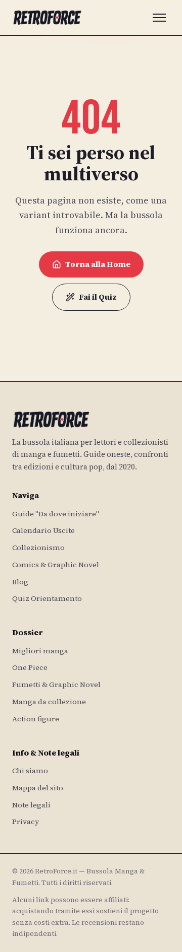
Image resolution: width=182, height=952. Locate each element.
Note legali (31, 805)
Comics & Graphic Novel (55, 565)
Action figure (35, 719)
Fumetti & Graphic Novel (56, 684)
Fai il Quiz (98, 297)
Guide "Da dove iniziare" (55, 514)
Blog (20, 582)
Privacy (25, 822)
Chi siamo (30, 771)
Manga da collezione (49, 702)
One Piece (30, 667)
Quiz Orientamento (47, 598)
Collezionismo (38, 547)
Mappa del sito (37, 788)
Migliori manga (40, 651)
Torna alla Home (97, 264)
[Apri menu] (159, 18)
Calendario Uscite (43, 530)
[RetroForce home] (47, 17)
